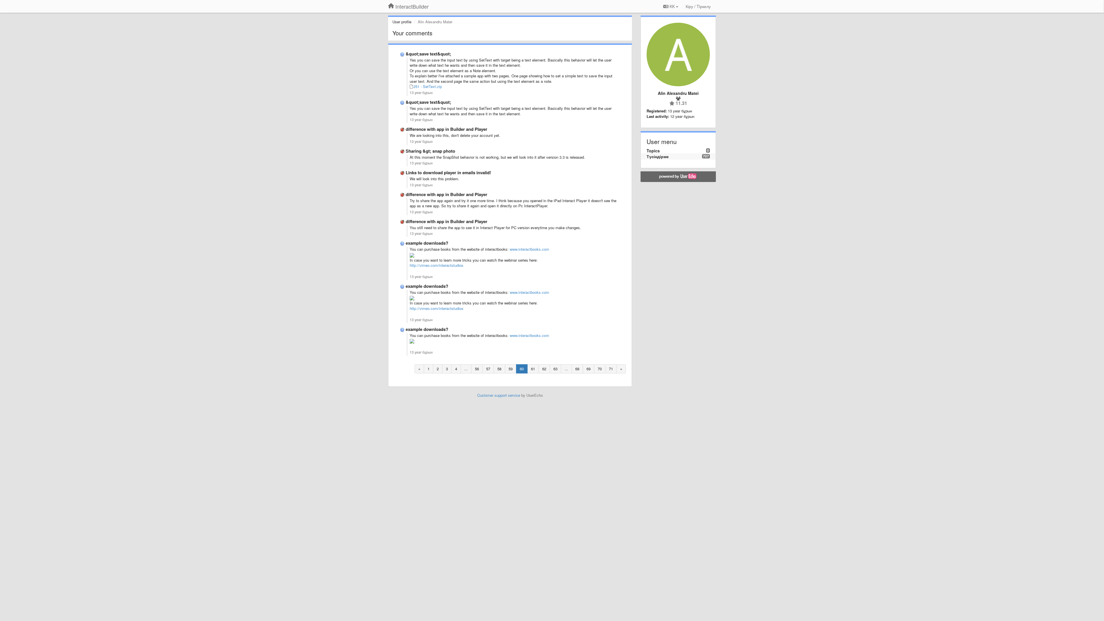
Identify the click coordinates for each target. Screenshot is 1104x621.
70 (600, 368)
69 (588, 368)
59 (511, 368)
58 (499, 368)
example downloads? (427, 243)
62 (544, 368)
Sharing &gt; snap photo (430, 151)
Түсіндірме (658, 156)
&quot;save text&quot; (428, 54)
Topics (653, 151)
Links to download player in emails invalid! (448, 172)
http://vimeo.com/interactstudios (436, 265)
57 (488, 368)
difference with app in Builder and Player (446, 129)
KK (672, 6)
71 (611, 368)
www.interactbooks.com (529, 249)
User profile (401, 21)
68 (577, 368)
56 (477, 368)
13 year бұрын (421, 92)
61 (533, 368)
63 (555, 368)
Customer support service (498, 395)
